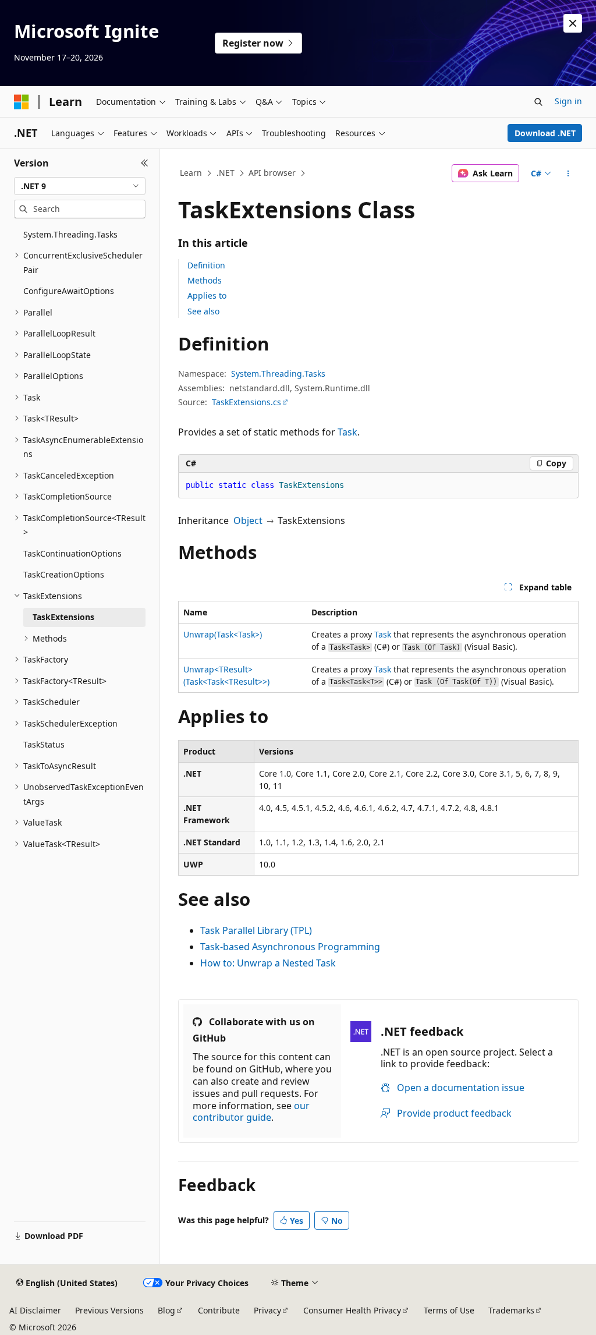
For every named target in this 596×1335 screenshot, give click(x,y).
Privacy (267, 1310)
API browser (272, 172)
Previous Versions (109, 1310)
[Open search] (538, 101)
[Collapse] (144, 163)
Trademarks (511, 1310)
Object (247, 520)
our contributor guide (251, 1111)
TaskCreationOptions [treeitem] (63, 574)
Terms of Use (449, 1310)
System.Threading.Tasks (278, 373)
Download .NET (545, 133)
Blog (166, 1310)
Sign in (568, 101)
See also (203, 311)
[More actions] (568, 173)
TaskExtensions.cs (246, 402)
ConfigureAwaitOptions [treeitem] (68, 290)
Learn (191, 172)
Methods (204, 280)
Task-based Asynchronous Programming (290, 946)
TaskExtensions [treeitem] (63, 616)
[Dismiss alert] (572, 23)
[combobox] (80, 186)
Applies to (206, 295)
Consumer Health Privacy (352, 1310)
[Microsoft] (21, 101)
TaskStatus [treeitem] (44, 744)
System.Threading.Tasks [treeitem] (70, 234)
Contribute (219, 1310)
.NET (226, 172)
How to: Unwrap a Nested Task (268, 963)
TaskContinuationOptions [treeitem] (72, 553)
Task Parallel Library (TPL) (256, 930)
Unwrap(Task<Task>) (222, 634)
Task (347, 432)
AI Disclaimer (35, 1310)
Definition (206, 265)
